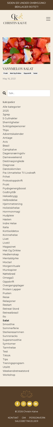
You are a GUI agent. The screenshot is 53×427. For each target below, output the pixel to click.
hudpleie (8, 215)
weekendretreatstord (16, 371)
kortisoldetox (11, 231)
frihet (6, 176)
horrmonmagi (11, 211)
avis (5, 141)
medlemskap (11, 254)
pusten (7, 293)
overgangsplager (13, 285)
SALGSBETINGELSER (26, 421)
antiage (7, 137)
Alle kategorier (12, 106)
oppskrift (27, 73)
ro (4, 316)
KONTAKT (13, 417)
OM (24, 417)
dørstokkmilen (12, 169)
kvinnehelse (10, 235)
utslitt (6, 367)
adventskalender (13, 133)
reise (6, 297)
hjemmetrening (12, 204)
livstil (6, 242)
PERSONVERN (37, 417)
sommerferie (11, 328)
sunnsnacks (10, 336)
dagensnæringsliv (14, 153)
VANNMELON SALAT (18, 69)
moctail (7, 262)
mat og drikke (15, 73)
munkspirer (10, 269)
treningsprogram (13, 363)
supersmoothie (12, 339)
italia (6, 227)
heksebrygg (10, 196)
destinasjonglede (13, 161)
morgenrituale (11, 266)
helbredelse (10, 200)
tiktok (6, 355)
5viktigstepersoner (14, 126)
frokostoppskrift (13, 180)
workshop (9, 374)
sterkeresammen (13, 332)
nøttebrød (9, 273)
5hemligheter (11, 122)
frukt (6, 73)
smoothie (9, 324)
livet (6, 238)
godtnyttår (9, 192)
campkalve (10, 149)
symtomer (9, 343)
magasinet (9, 246)
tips (5, 359)
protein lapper (12, 289)
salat (35, 73)
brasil (6, 145)
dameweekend (12, 157)
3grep (6, 114)
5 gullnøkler (10, 118)
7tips (6, 130)
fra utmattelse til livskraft (19, 172)
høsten (7, 219)
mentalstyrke (11, 258)
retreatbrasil (10, 312)
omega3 (8, 277)
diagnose (8, 165)
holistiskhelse (11, 207)
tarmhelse (9, 347)
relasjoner (9, 301)
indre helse (10, 223)
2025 (6, 110)
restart (7, 304)
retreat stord (11, 308)
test (5, 351)
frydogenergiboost (14, 188)
